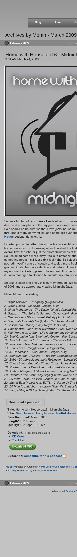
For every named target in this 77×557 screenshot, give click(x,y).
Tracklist (18, 440)
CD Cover (19, 436)
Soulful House (65, 413)
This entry (10, 466)
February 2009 (19, 43)
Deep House (25, 413)
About (58, 22)
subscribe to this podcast (43, 456)
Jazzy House (44, 413)
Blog (38, 22)
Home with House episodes (54, 466)
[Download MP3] (22, 445)
